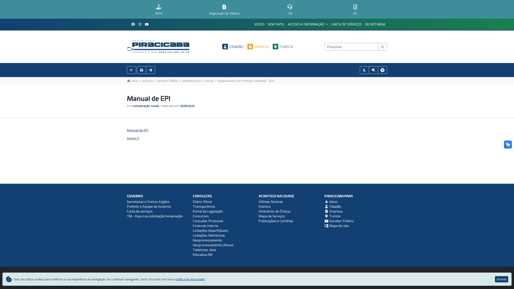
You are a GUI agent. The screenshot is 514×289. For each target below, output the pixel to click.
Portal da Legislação (208, 211)
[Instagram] (140, 24)
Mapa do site (338, 226)
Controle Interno (205, 226)
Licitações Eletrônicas (209, 235)
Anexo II (133, 138)
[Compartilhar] (150, 70)
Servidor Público (341, 221)
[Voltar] (131, 70)
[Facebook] (133, 24)
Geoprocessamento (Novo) (213, 245)
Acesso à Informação (306, 24)
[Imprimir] (141, 70)
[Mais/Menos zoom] (373, 70)
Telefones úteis (204, 250)
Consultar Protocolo (208, 221)
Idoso (259, 24)
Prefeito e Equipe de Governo (149, 206)
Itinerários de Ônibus (275, 211)
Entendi (501, 279)
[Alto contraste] (364, 70)
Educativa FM (202, 254)
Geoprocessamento (207, 240)
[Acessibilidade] (382, 70)
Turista (286, 47)
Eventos (265, 206)
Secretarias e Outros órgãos (148, 201)
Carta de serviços (346, 24)
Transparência (204, 206)
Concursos (201, 216)
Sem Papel (276, 24)
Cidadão (236, 47)
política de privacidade (190, 279)
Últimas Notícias (271, 201)
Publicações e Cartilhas (276, 221)
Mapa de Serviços (272, 216)
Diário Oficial (202, 201)
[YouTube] (147, 24)
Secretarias (375, 24)
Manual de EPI (137, 130)
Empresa (261, 47)
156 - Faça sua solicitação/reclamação (155, 216)
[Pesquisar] (382, 47)
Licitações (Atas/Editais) (210, 230)
